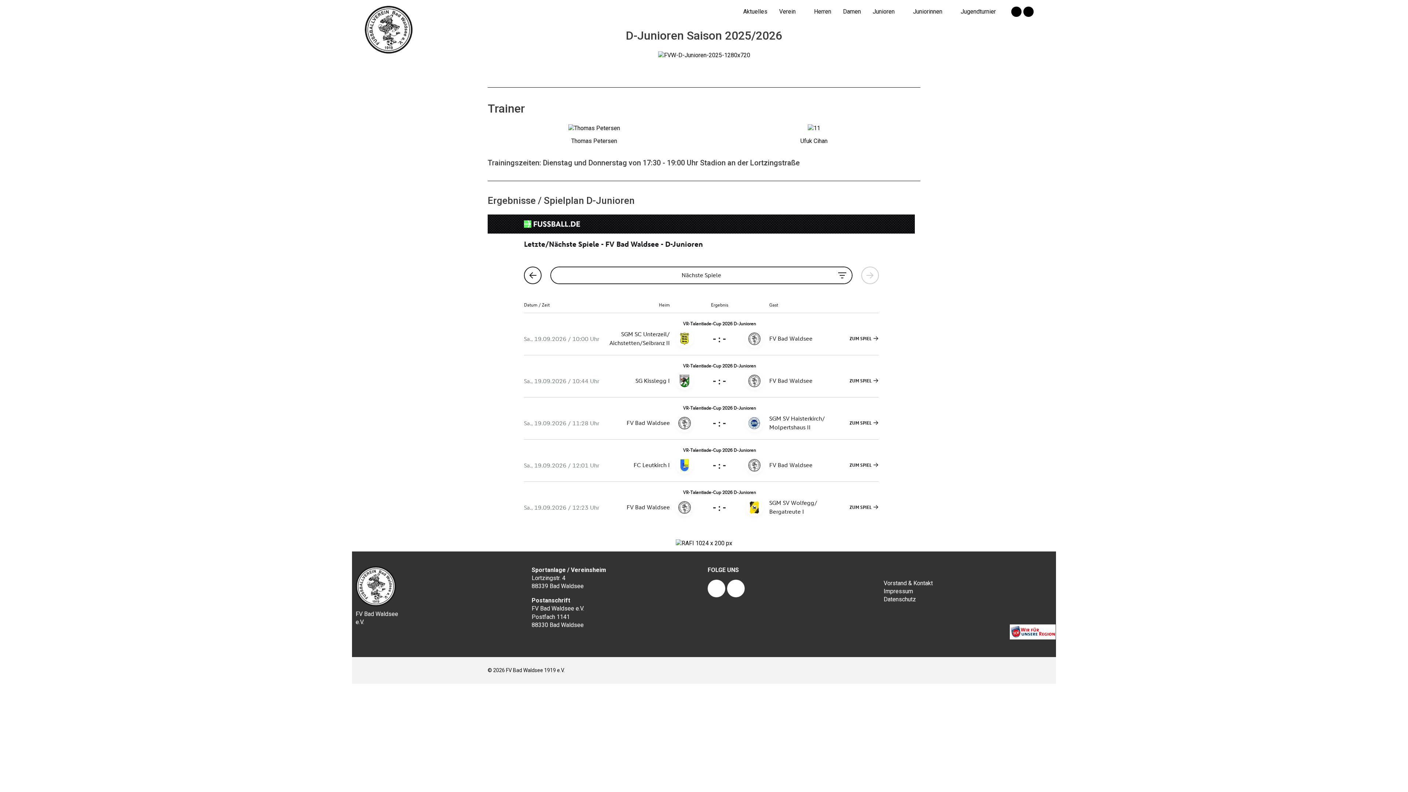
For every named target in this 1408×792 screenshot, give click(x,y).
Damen (852, 11)
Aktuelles (755, 11)
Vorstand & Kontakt (908, 583)
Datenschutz (900, 599)
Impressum (898, 591)
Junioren (884, 11)
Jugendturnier (978, 11)
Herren (822, 11)
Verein (787, 11)
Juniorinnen (927, 11)
